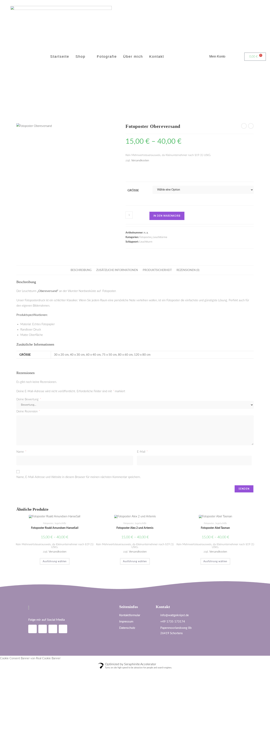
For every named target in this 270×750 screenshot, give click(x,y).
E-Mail (142, 451)
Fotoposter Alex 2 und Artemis (134, 528)
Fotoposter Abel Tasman (215, 528)
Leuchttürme (160, 237)
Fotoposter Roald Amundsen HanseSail (54, 528)
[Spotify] (52, 629)
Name (21, 451)
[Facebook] (42, 629)
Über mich (133, 57)
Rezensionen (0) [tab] (188, 270)
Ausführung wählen (55, 561)
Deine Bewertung (28, 399)
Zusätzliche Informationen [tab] (117, 270)
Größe (133, 190)
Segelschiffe (60, 523)
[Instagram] (32, 629)
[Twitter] (63, 629)
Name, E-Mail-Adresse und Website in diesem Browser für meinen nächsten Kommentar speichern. (78, 477)
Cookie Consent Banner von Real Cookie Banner (30, 658)
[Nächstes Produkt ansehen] (251, 126)
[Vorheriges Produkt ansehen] (244, 126)
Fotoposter (145, 237)
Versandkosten (140, 160)
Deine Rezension (28, 411)
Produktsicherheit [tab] (157, 270)
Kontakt (156, 57)
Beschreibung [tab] (81, 270)
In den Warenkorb (166, 216)
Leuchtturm (145, 242)
